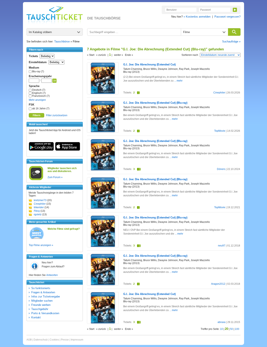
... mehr (178, 80)
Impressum (77, 339)
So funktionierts (40, 288)
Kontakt (36, 317)
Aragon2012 (218, 283)
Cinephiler (40, 203)
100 (237, 329)
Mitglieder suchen (42, 300)
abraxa (221, 322)
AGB (29, 339)
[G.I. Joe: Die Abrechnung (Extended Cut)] (102, 93)
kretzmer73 (40, 200)
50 (231, 329)
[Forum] (36, 179)
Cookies (54, 339)
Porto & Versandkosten (45, 313)
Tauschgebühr (39, 309)
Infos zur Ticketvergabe (45, 296)
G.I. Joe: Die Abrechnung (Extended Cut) (149, 64)
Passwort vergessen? (227, 16)
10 (221, 329)
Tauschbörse (62, 41)
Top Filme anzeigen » (41, 245)
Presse (65, 339)
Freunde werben (40, 304)
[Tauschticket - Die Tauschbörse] (54, 15)
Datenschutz (41, 339)
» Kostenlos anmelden (197, 16)
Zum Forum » (55, 177)
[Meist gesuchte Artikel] (36, 238)
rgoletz (38, 214)
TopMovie (219, 130)
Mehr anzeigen (37, 99)
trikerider (39, 207)
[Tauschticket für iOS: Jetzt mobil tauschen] (67, 149)
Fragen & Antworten (43, 292)
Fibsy (37, 210)
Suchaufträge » (231, 41)
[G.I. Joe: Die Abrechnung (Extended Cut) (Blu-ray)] (102, 131)
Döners (221, 169)
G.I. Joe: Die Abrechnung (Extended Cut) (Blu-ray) (155, 102)
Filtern (36, 115)
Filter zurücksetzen (56, 115)
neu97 (221, 245)
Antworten (52, 275)
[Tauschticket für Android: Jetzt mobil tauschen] (41, 149)
